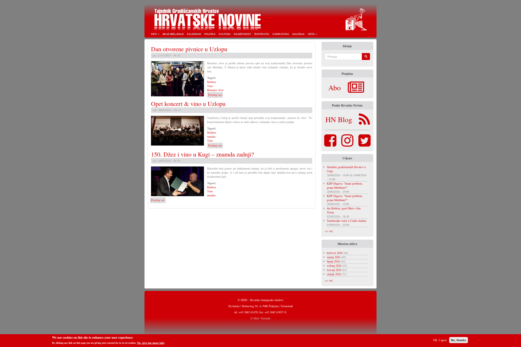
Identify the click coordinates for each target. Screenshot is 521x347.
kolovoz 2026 (335, 253)
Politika (210, 34)
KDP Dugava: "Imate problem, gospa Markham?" (345, 185)
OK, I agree (440, 340)
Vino (210, 86)
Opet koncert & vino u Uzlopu (188, 103)
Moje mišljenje (173, 34)
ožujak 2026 (334, 274)
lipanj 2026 (333, 261)
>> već (329, 231)
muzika (211, 136)
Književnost (242, 34)
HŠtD (311, 34)
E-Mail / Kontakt (260, 318)
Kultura (225, 34)
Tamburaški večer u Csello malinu (346, 221)
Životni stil (261, 34)
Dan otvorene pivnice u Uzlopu (189, 49)
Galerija (298, 34)
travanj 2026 (334, 270)
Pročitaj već (215, 95)
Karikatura (281, 34)
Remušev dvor (215, 90)
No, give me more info (150, 343)
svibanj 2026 (334, 266)
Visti (154, 34)
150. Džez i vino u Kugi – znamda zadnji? (202, 154)
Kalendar (194, 34)
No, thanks (458, 340)
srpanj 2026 (333, 257)
